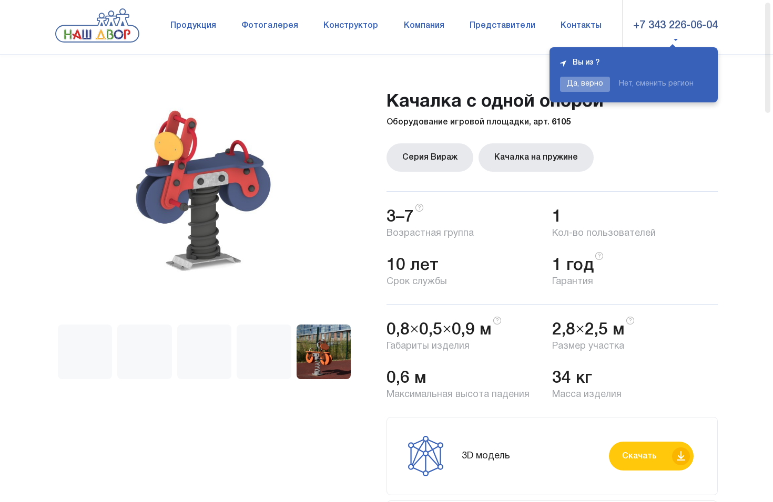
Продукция (193, 25)
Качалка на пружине (536, 157)
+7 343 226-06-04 (675, 25)
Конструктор (350, 25)
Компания (424, 25)
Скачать (639, 456)
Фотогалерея (269, 25)
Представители (502, 25)
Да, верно (585, 83)
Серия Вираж (429, 157)
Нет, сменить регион (656, 83)
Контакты (581, 25)
